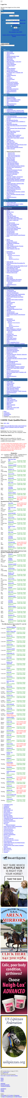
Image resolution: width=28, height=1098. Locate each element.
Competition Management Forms (14, 309)
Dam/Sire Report (11, 231)
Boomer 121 (11, 469)
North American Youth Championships (16, 294)
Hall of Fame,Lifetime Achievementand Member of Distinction (13, 242)
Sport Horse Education (12, 124)
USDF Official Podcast (12, 185)
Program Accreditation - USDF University (17, 391)
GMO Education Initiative (13, 163)
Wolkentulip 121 (10, 653)
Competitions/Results (8, 833)
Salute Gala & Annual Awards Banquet (16, 235)
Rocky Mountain (10, 427)
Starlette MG (10, 790)
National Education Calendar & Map (15, 110)
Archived (10, 257)
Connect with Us (6, 35)
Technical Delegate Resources (14, 189)
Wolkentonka (11, 568)
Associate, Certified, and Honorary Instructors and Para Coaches (15, 177)
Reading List (10, 175)
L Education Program (12, 116)
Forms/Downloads (5, 1084)
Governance (9, 78)
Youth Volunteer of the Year (13, 248)
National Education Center (13, 56)
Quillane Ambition (10, 559)
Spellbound (9, 786)
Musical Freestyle (11, 302)
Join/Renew (6, 807)
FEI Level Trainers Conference (14, 135)
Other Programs (10, 133)
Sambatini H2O (12, 596)
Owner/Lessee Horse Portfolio (14, 228)
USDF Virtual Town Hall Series (14, 156)
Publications (9, 398)
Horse (8, 221)
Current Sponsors (11, 69)
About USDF (10, 52)
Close (2, 9)
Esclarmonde (10, 762)
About (2, 1079)
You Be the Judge (11, 152)
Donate (2, 1090)
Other (8, 275)
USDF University (11, 148)
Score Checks (7, 811)
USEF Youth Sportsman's (13, 271)
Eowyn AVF (11, 473)
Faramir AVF (10, 695)
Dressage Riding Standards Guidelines (16, 179)
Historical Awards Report (14, 259)
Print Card (9, 213)
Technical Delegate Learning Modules (16, 165)
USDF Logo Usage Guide (13, 407)
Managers (6, 823)
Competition (6, 412)
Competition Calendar (12, 335)
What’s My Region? (11, 216)
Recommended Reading (12, 120)
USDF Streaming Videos (12, 205)
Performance (10, 251)
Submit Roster (10, 384)
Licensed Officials (11, 362)
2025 (5, 423)
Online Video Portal (11, 132)
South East (16, 427)
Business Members (11, 68)
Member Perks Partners (12, 71)
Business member (16, 26)
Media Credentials (11, 404)
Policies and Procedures (12, 82)
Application (10, 282)
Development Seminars (12, 171)
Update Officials (10, 383)
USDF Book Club (11, 154)
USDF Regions (10, 60)
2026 (8, 423)
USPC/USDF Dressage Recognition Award (17, 265)
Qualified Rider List (8, 844)
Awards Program (11, 232)
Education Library (11, 157)
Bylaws (8, 80)
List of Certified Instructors (13, 370)
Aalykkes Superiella (10, 487)
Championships (10, 290)
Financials (9, 87)
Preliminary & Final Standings (14, 255)
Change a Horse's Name (12, 227)
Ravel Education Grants (12, 268)
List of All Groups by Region (13, 387)
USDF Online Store (11, 202)
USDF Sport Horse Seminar (13, 131)
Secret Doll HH (12, 513)
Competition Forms (8, 804)
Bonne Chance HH (11, 631)
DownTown (9, 676)
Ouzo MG (10, 503)
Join (8, 102)
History (8, 54)
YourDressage (10, 402)
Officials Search (10, 307)
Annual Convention (11, 86)
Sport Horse (6, 415)
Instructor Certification (12, 174)
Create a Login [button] (15, 29)
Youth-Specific (10, 140)
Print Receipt (10, 214)
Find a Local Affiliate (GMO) (14, 99)
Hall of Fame (10, 59)
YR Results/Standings (9, 830)
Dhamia (8, 667)
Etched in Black (12, 492)
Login (14, 15)
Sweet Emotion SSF (11, 794)
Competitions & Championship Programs (13, 818)
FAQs (8, 93)
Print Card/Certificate (12, 225)
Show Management (11, 306)
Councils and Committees (13, 83)
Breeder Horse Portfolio (12, 229)
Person (8, 210)
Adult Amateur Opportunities (13, 187)
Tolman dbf (9, 708)
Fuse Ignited (9, 777)
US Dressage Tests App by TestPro (15, 204)
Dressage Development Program (14, 170)
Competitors (6, 806)
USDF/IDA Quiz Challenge (13, 136)
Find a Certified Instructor (13, 101)
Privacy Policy (3, 1075)
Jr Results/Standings (8, 829)
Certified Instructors (11, 75)
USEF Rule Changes (12, 338)
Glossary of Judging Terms (13, 186)
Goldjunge (10, 619)
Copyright (8, 1075)
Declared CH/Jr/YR (8, 831)
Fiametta (10, 587)
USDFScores (10, 336)
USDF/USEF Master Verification (14, 218)
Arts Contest (9, 276)
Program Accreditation (12, 161)
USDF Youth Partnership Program (15, 147)
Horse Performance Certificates (14, 329)
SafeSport (3, 1083)
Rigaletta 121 (11, 546)
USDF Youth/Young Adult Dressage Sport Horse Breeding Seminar (17, 145)
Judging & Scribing (11, 98)
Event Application (8, 841)
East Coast (6, 425)
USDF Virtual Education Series (14, 155)
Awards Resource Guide (12, 233)
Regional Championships (12, 292)
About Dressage (10, 53)
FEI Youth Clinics (11, 142)
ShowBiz (9, 310)
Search (10, 256)
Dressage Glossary (8, 815)
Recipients (10, 283)
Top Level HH (10, 713)
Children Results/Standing (10, 827)
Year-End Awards (11, 253)
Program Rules (7, 835)
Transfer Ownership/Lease (13, 224)
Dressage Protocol (8, 812)
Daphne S (9, 758)
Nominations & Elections (12, 88)
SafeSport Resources (11, 91)
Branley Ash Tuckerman (11, 573)
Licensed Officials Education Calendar (16, 191)
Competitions (10, 109)
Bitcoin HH (11, 478)
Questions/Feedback (5, 1086)
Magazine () (14, 61)
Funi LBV (9, 672)
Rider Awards (10, 278)
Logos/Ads (9, 406)
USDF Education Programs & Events (15, 112)
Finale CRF (11, 497)
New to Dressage (11, 97)
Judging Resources (11, 190)
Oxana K (10, 554)
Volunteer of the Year (12, 247)
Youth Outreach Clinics (12, 143)
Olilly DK (10, 610)
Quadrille (9, 305)
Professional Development (13, 172)
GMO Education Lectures (13, 164)
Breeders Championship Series (14, 295)
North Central (17, 425)
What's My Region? (10, 825)
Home (5, 411)
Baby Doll (10, 482)
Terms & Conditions (14, 1075)
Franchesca (9, 767)
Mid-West (12, 425)
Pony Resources (10, 193)
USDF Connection (11, 399)
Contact (2, 1091)
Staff (8, 67)
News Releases (10, 409)
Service (8, 239)
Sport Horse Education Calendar (11, 840)
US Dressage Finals (11, 291)
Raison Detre (10, 743)
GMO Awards (10, 244)
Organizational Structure (12, 84)
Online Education (11, 159)
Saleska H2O (10, 644)
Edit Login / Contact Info (12, 220)
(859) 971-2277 (6, 1072)
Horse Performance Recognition (14, 279)
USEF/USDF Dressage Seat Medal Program (14, 842)
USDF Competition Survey (13, 342)
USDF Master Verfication (13, 217)
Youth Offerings (10, 63)
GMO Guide (10, 381)
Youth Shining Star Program (13, 267)
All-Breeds (10, 254)
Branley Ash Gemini (9, 753)
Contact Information (11, 64)
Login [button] (15, 27)
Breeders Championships (9, 834)
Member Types (10, 212)
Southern (21, 427)
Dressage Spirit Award (12, 272)
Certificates (6, 837)
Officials (9, 76)
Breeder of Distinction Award (13, 280)
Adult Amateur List (8, 810)
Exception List (7, 814)
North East (23, 425)
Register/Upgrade (11, 222)
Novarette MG (11, 542)
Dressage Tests (10, 334)
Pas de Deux (10, 303)
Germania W (10, 640)
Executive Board (10, 65)
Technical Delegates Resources (14, 364)
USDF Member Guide (12, 400)
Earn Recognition (11, 160)
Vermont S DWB (12, 465)
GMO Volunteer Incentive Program (15, 246)
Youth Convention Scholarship (14, 270)
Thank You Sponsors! (16, 35)
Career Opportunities (11, 90)
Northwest (3, 427)
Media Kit (9, 403)
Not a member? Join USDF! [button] (15, 32)
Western (2, 428)
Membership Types (11, 57)
